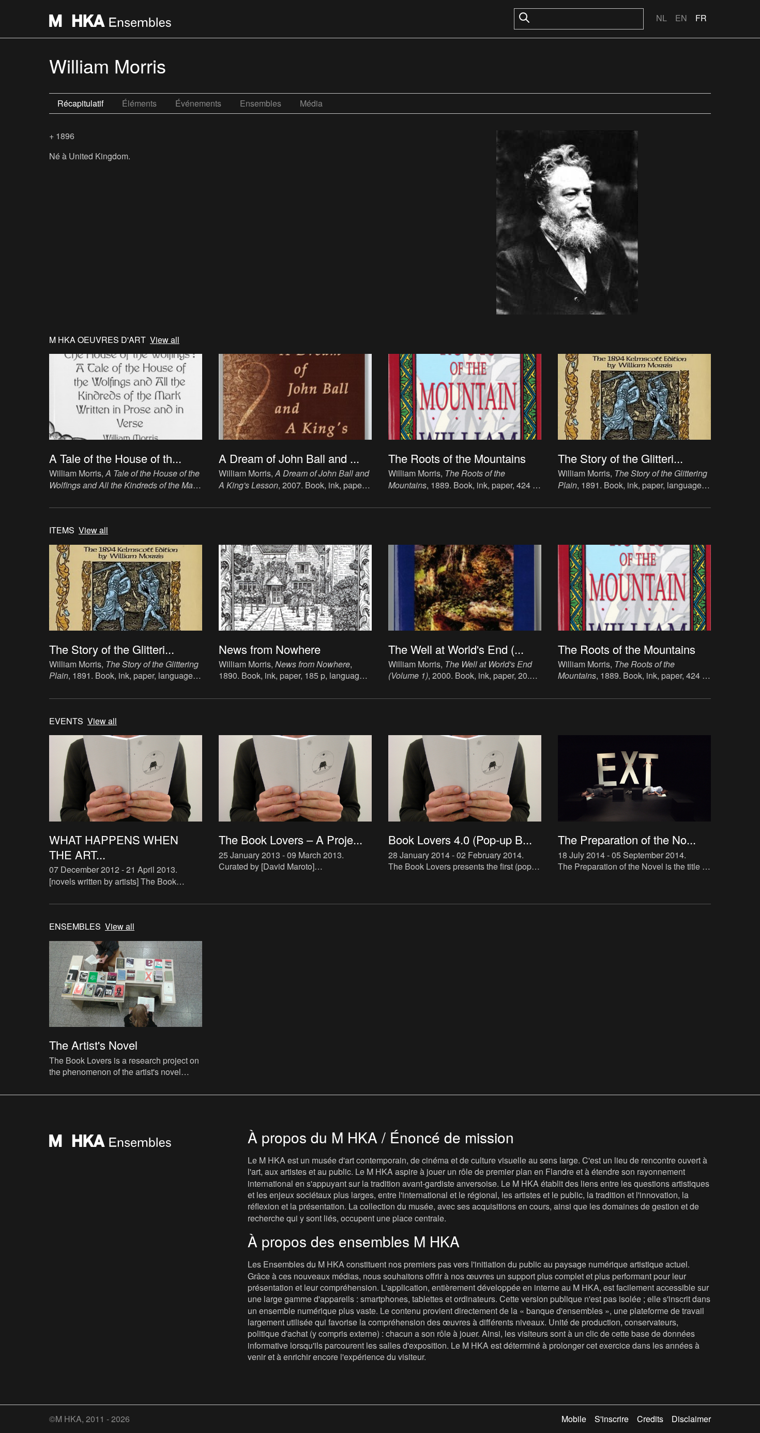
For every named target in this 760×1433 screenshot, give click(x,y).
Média (311, 103)
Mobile (573, 1419)
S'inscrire (612, 1419)
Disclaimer (691, 1419)
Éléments (139, 103)
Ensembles (260, 103)
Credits (650, 1419)
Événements (198, 103)
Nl (661, 18)
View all (164, 340)
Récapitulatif (80, 103)
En (681, 18)
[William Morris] (567, 223)
